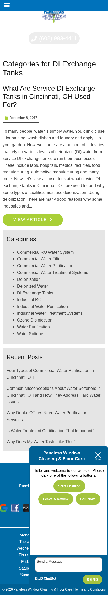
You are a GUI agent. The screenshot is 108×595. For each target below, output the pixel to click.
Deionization (29, 279)
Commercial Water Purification (45, 265)
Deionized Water (32, 286)
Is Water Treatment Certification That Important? (51, 430)
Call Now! (88, 499)
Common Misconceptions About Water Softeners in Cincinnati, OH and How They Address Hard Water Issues (54, 395)
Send (92, 580)
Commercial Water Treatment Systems (52, 272)
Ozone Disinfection (34, 320)
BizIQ (39, 578)
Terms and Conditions (90, 589)
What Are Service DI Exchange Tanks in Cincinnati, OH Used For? (49, 96)
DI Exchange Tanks (35, 293)
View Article (30, 219)
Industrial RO (29, 299)
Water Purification (33, 326)
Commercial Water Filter (39, 258)
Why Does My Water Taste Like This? (41, 441)
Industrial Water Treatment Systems (50, 313)
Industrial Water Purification (42, 306)
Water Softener (31, 333)
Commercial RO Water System (45, 252)
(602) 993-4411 (57, 38)
